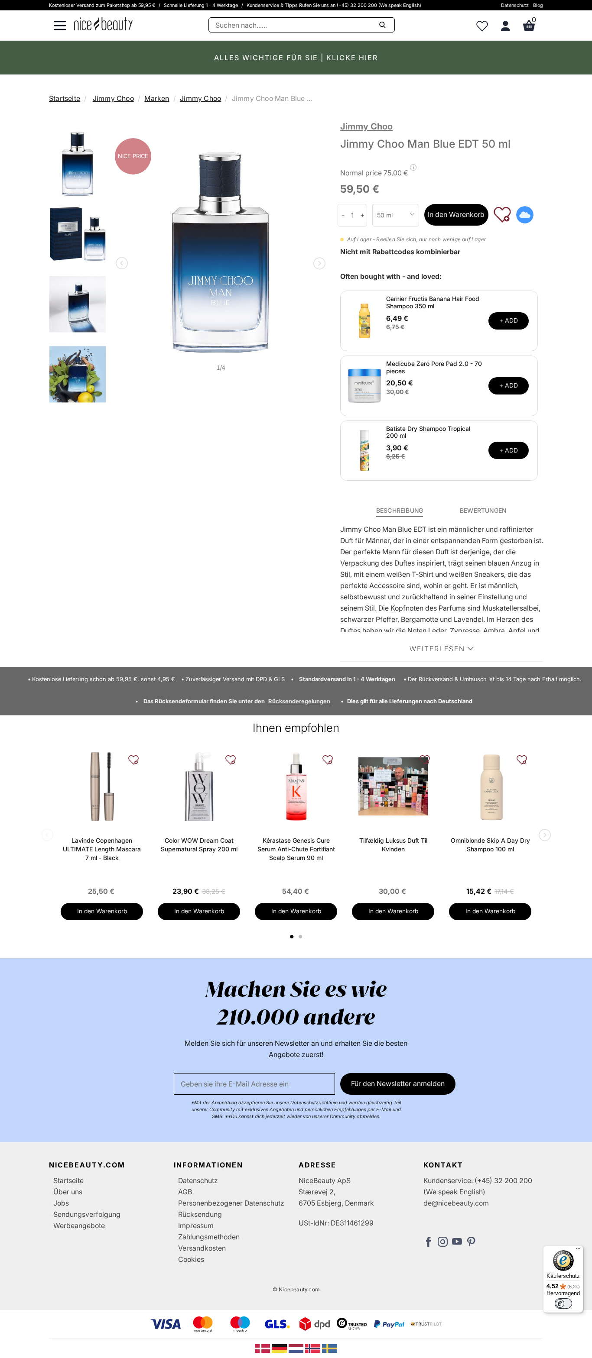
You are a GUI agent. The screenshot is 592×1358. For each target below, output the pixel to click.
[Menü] (578, 1250)
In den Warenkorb (456, 214)
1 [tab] (292, 936)
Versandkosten (202, 1248)
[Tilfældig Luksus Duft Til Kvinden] (393, 786)
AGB (185, 1191)
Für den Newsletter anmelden (398, 1083)
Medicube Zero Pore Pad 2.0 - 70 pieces (434, 367)
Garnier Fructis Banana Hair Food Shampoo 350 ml (432, 302)
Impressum (196, 1225)
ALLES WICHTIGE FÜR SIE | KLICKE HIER (296, 57)
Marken (156, 98)
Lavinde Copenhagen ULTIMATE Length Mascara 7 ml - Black (102, 849)
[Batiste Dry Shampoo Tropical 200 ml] (364, 450)
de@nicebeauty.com (456, 1203)
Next (317, 264)
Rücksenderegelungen (299, 701)
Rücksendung (200, 1214)
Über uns (67, 1191)
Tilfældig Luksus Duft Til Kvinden (393, 845)
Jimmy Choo (113, 98)
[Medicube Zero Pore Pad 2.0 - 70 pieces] (364, 385)
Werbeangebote (79, 1225)
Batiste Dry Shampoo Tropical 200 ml (428, 432)
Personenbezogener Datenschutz (231, 1203)
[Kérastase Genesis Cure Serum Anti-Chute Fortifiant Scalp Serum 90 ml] (296, 786)
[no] (313, 1347)
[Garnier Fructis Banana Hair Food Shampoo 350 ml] (364, 320)
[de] (280, 1347)
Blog (538, 5)
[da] (263, 1347)
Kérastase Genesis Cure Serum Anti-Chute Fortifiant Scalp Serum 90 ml (296, 849)
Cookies (191, 1259)
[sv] (329, 1347)
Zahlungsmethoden (209, 1236)
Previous (123, 264)
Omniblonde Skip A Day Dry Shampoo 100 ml (490, 845)
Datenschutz (515, 5)
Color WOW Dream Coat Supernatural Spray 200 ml (199, 845)
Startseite (64, 98)
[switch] (563, 1303)
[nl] (297, 1347)
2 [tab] (301, 936)
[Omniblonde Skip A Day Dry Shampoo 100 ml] (490, 786)
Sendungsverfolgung (86, 1214)
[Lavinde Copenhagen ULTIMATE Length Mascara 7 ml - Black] (102, 786)
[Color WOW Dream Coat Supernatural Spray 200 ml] (199, 786)
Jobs (61, 1203)
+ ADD (508, 320)
